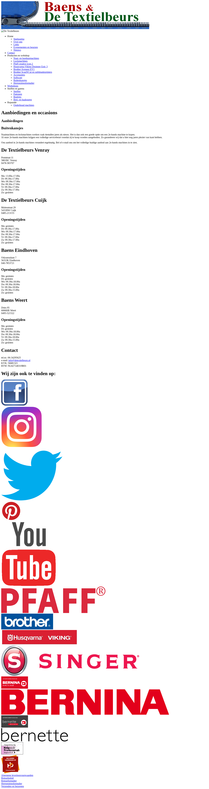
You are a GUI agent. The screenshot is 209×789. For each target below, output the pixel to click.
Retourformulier (9, 781)
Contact (11, 52)
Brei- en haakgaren (22, 99)
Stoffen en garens (15, 88)
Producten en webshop (18, 55)
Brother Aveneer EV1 (24, 69)
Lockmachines (20, 61)
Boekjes (17, 97)
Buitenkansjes (20, 80)
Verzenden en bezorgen (12, 786)
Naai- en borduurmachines (26, 58)
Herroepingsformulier (23, 83)
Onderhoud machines (23, 105)
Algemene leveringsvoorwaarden (17, 775)
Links (16, 44)
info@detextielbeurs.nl (19, 360)
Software (17, 77)
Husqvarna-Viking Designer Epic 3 (30, 66)
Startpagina (18, 39)
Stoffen (17, 91)
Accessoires (19, 75)
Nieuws (17, 50)
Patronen (17, 94)
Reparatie (12, 102)
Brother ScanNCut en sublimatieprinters (32, 72)
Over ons (17, 41)
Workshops (12, 86)
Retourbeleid (7, 778)
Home (10, 36)
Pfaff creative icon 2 (23, 63)
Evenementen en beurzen (25, 47)
